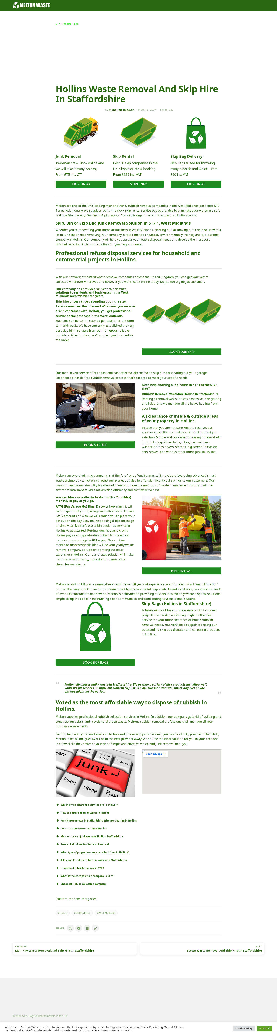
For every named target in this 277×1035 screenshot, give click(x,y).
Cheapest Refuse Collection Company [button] (83, 884)
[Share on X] (70, 928)
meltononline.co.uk (121, 109)
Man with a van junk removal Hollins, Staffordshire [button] (92, 836)
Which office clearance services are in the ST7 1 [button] (90, 804)
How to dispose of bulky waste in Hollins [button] (85, 812)
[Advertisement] (138, 55)
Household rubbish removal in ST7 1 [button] (82, 868)
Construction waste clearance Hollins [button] (84, 828)
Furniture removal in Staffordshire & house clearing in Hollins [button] (99, 820)
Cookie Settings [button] (244, 1028)
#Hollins (62, 913)
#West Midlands (106, 913)
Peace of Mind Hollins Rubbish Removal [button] (85, 844)
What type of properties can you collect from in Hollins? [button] (95, 852)
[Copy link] (95, 928)
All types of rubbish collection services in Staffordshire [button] (94, 860)
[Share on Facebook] (78, 928)
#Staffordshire (82, 913)
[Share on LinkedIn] (87, 928)
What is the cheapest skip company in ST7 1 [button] (87, 876)
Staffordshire (67, 23)
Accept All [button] (264, 1028)
